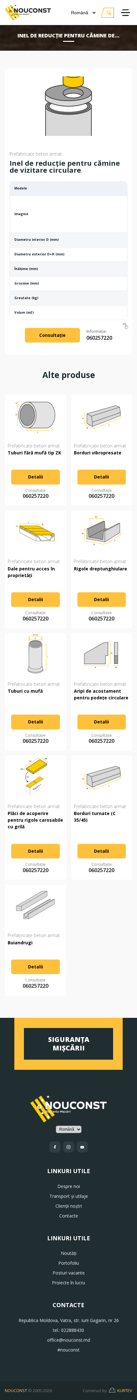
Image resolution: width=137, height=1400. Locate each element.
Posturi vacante (69, 1273)
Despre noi (68, 1186)
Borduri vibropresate (97, 453)
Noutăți (68, 1253)
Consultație (52, 335)
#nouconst (68, 1350)
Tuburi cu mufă (25, 691)
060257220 (99, 335)
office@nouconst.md (68, 1340)
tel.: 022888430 (68, 1330)
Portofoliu (68, 1263)
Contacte (68, 1216)
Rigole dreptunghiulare (100, 569)
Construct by (107, 1390)
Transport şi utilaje (68, 1196)
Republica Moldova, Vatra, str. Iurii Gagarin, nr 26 (68, 1320)
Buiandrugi (20, 943)
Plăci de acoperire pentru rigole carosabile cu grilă (35, 820)
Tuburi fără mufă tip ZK (34, 453)
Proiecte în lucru (68, 1283)
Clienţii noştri (68, 1206)
